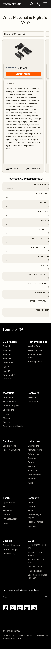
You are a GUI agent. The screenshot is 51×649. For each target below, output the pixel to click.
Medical (6, 418)
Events (6, 514)
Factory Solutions (11, 449)
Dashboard (33, 401)
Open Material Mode (13, 426)
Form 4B (7, 350)
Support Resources (12, 545)
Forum (6, 522)
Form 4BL (8, 358)
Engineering (8, 409)
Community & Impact (34, 516)
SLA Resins (8, 397)
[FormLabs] (12, 4)
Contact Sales (35, 566)
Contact (32, 525)
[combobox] (23, 34)
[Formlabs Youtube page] (27, 607)
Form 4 (6, 346)
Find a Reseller (35, 570)
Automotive (33, 453)
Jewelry (32, 478)
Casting (6, 422)
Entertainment (35, 474)
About (31, 502)
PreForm (32, 397)
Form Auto (8, 362)
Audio (30, 482)
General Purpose (11, 405)
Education (32, 470)
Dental (6, 413)
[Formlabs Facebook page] (5, 607)
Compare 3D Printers (9, 376)
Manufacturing (35, 449)
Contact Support (11, 549)
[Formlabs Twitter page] (13, 607)
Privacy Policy (8, 635)
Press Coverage (35, 521)
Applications (9, 502)
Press (30, 510)
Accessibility (9, 553)
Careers (31, 506)
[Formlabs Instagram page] (20, 607)
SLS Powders (9, 401)
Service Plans (9, 445)
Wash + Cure (34, 346)
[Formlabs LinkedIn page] (34, 607)
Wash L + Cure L (36, 350)
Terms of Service (25, 635)
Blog (5, 506)
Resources (8, 510)
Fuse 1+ (6, 370)
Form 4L (7, 354)
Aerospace (33, 458)
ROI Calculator (10, 518)
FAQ (20, 638)
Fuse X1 (6, 366)
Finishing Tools (35, 361)
